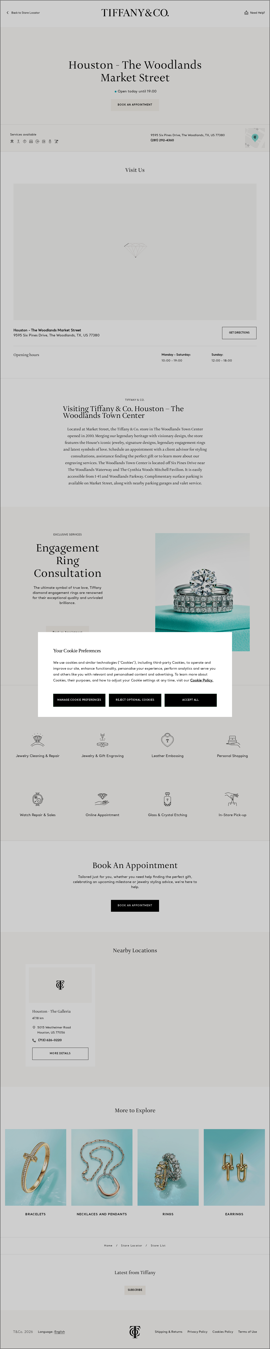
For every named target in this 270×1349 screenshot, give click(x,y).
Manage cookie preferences (79, 700)
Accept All (190, 700)
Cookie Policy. (201, 681)
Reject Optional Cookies (135, 700)
